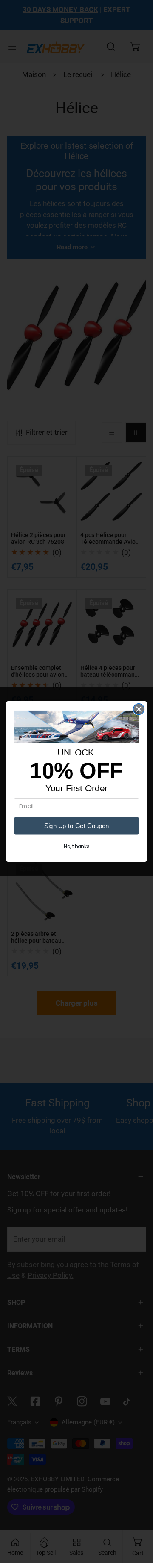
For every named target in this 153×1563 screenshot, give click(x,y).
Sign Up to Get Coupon (76, 825)
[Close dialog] (138, 709)
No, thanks (76, 846)
